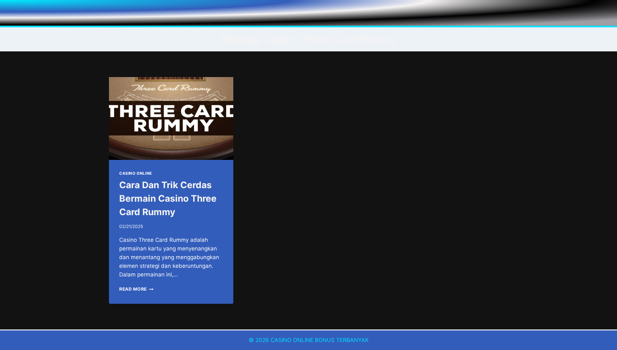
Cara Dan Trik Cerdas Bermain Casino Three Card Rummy (168, 198)
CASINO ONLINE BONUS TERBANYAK (320, 340)
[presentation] (171, 118)
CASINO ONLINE (135, 173)
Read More (136, 289)
